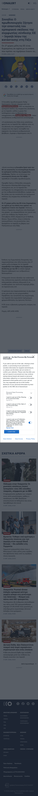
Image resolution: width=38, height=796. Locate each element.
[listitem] (19, 393)
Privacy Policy (30, 439)
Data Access (19, 439)
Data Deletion (7, 439)
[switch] (30, 398)
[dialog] (19, 398)
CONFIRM (11, 432)
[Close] (34, 357)
